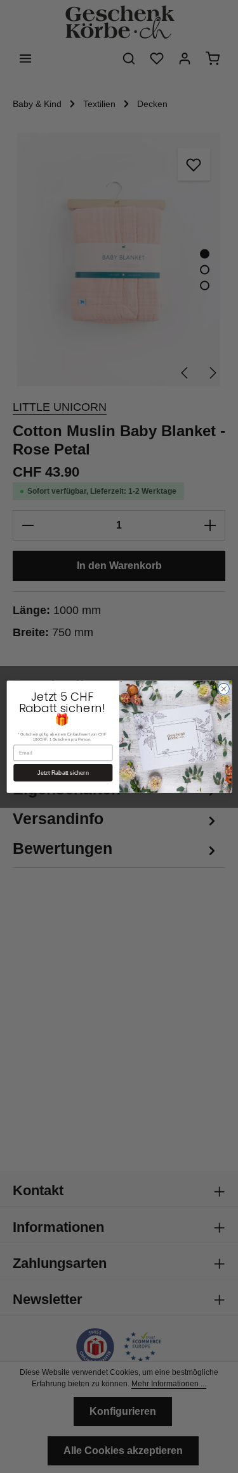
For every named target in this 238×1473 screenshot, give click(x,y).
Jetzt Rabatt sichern (63, 772)
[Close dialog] (223, 688)
